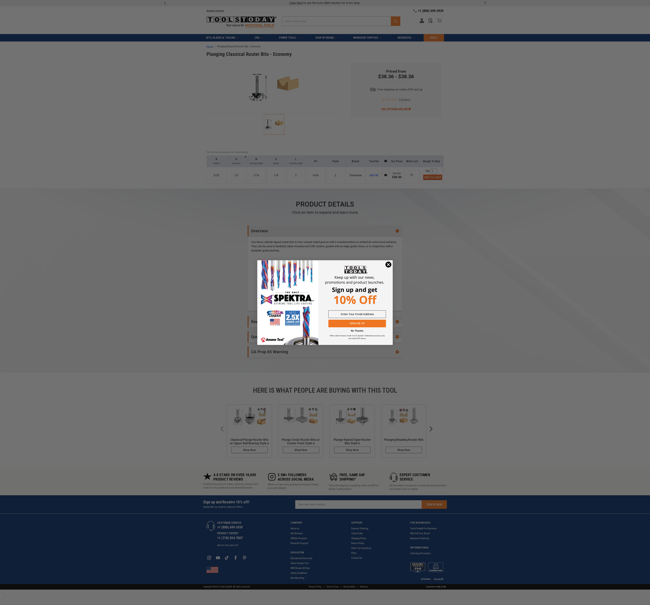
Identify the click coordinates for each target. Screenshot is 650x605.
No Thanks (357, 330)
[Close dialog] (388, 265)
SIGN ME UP (357, 323)
